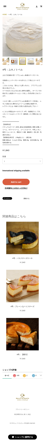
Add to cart (16, 182)
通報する (27, 198)
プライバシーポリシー (22, 409)
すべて (7, 375)
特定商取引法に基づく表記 (22, 414)
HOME (4, 14)
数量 (4, 156)
